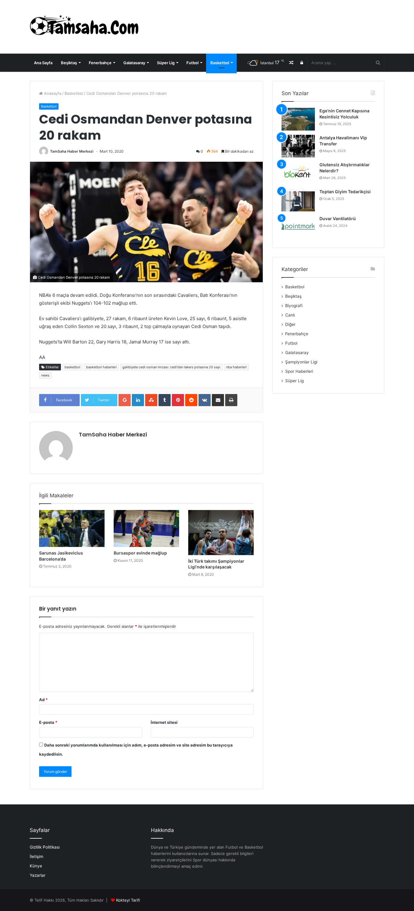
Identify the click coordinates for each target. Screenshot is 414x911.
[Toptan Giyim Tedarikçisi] (298, 200)
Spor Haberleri (299, 371)
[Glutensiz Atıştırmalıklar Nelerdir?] (298, 173)
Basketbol (219, 62)
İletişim (36, 856)
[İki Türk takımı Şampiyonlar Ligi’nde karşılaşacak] (221, 532)
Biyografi (293, 305)
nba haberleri (236, 367)
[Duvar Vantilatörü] (298, 227)
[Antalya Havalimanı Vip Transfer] (298, 146)
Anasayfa (52, 93)
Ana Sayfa (43, 62)
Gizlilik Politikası (45, 847)
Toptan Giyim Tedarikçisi (345, 191)
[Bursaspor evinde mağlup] (146, 528)
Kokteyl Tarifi (128, 900)
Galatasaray (134, 62)
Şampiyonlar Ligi (301, 361)
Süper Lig (166, 62)
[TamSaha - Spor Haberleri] (86, 26)
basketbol (72, 367)
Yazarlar (37, 875)
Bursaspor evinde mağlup (140, 552)
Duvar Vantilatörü (337, 218)
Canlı (290, 315)
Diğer (290, 324)
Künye (36, 865)
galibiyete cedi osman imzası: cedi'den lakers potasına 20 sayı (171, 367)
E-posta (48, 722)
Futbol (192, 62)
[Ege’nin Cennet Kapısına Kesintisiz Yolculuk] (298, 119)
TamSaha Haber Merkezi (71, 151)
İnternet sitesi (164, 722)
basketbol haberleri (101, 367)
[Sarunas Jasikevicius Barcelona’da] (72, 528)
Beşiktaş (69, 62)
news (45, 375)
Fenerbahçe (100, 62)
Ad (43, 699)
